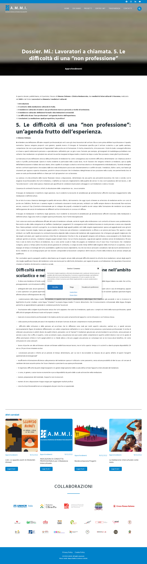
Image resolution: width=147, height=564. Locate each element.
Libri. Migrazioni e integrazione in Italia (123, 461)
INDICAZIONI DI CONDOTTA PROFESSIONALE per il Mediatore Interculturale (19, 461)
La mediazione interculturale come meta (89, 461)
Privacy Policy (73, 295)
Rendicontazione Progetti (51, 461)
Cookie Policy (73, 292)
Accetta (55, 287)
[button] (98, 268)
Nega (72, 287)
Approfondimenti (73, 69)
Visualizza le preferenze (90, 287)
